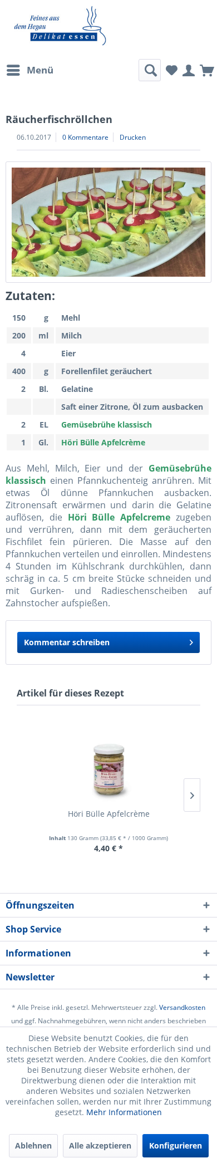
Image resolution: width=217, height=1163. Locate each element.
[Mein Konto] (189, 69)
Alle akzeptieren (100, 1145)
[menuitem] (29, 70)
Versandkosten (182, 1007)
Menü (40, 69)
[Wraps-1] (108, 222)
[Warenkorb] (207, 69)
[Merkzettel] (171, 69)
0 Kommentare (85, 137)
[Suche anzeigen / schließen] (150, 70)
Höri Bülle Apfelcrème (109, 813)
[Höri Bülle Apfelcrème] (108, 764)
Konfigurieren (175, 1145)
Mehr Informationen (124, 1112)
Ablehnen (33, 1145)
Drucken (133, 137)
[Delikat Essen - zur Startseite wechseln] (60, 26)
